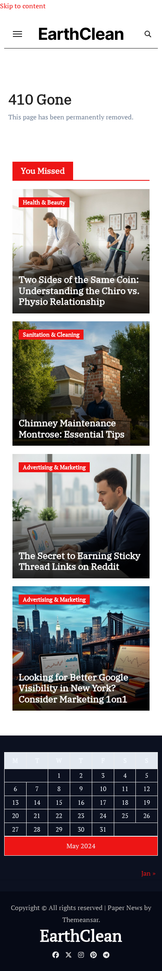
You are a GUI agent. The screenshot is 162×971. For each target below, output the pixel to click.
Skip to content (23, 5)
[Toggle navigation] (17, 34)
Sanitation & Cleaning (51, 334)
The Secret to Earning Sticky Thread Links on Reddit (79, 560)
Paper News (125, 907)
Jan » (148, 873)
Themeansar (80, 919)
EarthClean (81, 34)
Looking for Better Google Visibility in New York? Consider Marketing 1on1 (73, 688)
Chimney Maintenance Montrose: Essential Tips (72, 428)
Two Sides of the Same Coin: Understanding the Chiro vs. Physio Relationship (79, 290)
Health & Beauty (44, 202)
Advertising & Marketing (54, 467)
